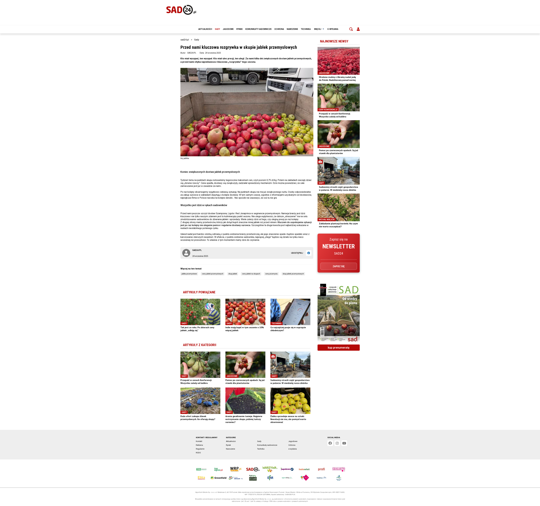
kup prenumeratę (338, 347)
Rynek (239, 29)
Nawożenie (292, 29)
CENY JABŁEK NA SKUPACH (251, 274)
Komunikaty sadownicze (258, 29)
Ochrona (279, 29)
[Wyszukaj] (351, 29)
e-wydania (333, 29)
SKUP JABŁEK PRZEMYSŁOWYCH (293, 274)
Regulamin (200, 449)
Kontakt (199, 441)
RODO (198, 453)
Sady (217, 29)
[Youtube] (344, 443)
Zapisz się (339, 266)
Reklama (199, 445)
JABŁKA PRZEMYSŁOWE (189, 274)
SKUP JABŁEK (232, 274)
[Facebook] (308, 253)
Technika (306, 29)
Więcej (317, 29)
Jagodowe (228, 29)
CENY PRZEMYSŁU (271, 274)
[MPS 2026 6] (339, 313)
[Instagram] (337, 443)
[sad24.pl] (181, 10)
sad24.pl (184, 39)
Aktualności (205, 29)
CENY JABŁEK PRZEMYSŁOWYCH (212, 274)
